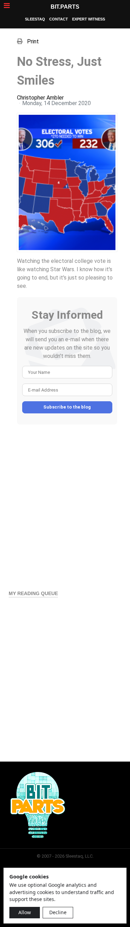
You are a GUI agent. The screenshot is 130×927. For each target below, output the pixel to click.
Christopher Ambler (40, 97)
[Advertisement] (65, 504)
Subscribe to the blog (67, 407)
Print (33, 41)
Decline (58, 912)
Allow (24, 912)
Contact (58, 19)
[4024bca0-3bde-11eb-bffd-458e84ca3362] (67, 182)
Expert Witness (88, 19)
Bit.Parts (65, 7)
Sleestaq (35, 19)
